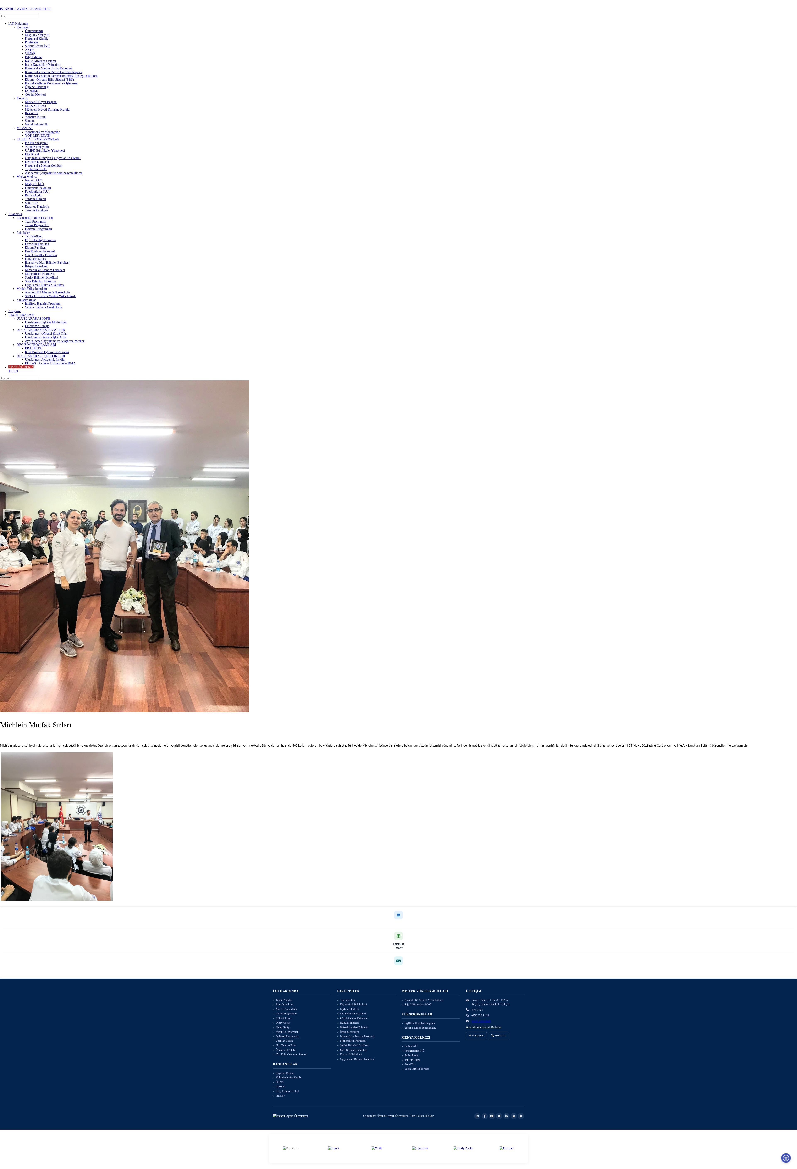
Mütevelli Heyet (35, 105)
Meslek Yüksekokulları (32, 288)
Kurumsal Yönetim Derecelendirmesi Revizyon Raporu (61, 76)
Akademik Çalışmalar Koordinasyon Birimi (53, 173)
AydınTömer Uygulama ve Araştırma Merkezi (55, 341)
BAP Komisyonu (36, 143)
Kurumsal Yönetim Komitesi (43, 165)
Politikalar (31, 42)
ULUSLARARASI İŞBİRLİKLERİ (41, 356)
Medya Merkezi (27, 176)
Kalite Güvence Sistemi (40, 61)
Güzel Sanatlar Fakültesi (41, 255)
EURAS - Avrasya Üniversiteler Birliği (50, 363)
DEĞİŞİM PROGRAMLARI (36, 344)
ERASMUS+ (34, 348)
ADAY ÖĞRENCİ (21, 367)
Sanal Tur (31, 203)
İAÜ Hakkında (18, 23)
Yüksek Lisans (284, 1018)
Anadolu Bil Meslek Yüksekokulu (47, 292)
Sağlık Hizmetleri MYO (418, 1004)
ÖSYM (280, 1082)
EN (15, 371)
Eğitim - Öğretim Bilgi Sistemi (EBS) (49, 79)
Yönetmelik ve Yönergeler (42, 132)
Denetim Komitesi (37, 161)
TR (10, 371)
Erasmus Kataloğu (37, 206)
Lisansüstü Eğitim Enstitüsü (35, 217)
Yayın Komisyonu (37, 147)
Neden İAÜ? (33, 180)
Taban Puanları (284, 999)
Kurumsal (23, 27)
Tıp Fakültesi (33, 236)
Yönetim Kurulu (35, 117)
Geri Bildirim (473, 1026)
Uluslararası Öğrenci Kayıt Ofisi (46, 333)
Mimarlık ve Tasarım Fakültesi (45, 270)
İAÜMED (31, 91)
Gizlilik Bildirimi (491, 1026)
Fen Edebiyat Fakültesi (40, 251)
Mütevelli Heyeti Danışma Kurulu (47, 109)
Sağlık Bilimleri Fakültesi (41, 277)
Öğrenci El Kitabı (286, 1049)
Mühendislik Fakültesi (39, 273)
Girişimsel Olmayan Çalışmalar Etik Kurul (53, 158)
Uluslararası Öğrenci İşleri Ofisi (45, 337)
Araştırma (14, 311)
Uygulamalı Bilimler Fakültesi (44, 285)
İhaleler (280, 1095)
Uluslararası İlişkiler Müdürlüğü (46, 322)
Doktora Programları (38, 229)
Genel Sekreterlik (36, 124)
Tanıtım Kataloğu (36, 210)
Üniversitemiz (34, 31)
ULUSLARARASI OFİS (34, 318)
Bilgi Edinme (33, 57)
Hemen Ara (500, 1035)
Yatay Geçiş (282, 1027)
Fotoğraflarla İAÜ (37, 191)
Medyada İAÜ (34, 184)
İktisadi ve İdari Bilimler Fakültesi (47, 262)
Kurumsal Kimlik (36, 38)
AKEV (29, 49)
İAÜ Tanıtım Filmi (286, 1045)
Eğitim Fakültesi (35, 247)
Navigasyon (478, 1035)
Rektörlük (31, 113)
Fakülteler (23, 232)
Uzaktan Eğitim (284, 1040)
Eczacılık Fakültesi (37, 244)
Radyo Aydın (33, 195)
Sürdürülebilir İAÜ (37, 46)
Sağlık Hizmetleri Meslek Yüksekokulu (50, 296)
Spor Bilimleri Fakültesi (40, 281)
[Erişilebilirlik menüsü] (786, 1158)
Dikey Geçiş (283, 1022)
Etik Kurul (32, 154)
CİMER (30, 53)
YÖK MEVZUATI (37, 135)
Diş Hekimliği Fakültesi (40, 240)
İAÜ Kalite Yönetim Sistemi (291, 1054)
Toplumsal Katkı (36, 169)
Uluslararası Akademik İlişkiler (45, 359)
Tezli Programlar (36, 221)
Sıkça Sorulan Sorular (417, 1068)
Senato (29, 120)
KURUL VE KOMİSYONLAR (38, 139)
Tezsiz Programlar (37, 225)
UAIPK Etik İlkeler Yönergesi (45, 150)
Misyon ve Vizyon (37, 35)
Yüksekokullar (26, 300)
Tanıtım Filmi (412, 1059)
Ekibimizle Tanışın (37, 326)
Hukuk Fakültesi (36, 259)
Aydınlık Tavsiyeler (287, 1031)
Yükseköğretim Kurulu (289, 1077)
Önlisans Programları (287, 1036)
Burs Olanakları (284, 1004)
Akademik (15, 214)
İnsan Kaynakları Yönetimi (42, 64)
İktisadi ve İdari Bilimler (354, 1027)
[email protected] (480, 1021)
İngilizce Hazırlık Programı (42, 303)
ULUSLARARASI (21, 315)
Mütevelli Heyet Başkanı (41, 102)
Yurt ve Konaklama (286, 1009)
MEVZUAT (25, 128)
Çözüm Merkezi (35, 94)
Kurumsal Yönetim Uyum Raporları (48, 68)
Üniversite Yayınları (38, 188)
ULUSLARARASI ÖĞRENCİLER (41, 329)
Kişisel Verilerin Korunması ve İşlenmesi (51, 83)
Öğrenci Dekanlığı (37, 87)
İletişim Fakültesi (36, 266)
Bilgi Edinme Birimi (287, 1091)
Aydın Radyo (412, 1055)
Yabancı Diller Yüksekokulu (43, 307)
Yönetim (22, 98)
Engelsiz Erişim (284, 1073)
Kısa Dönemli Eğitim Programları (47, 352)
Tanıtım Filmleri (35, 199)
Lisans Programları (286, 1013)
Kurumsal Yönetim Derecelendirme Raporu (53, 72)
